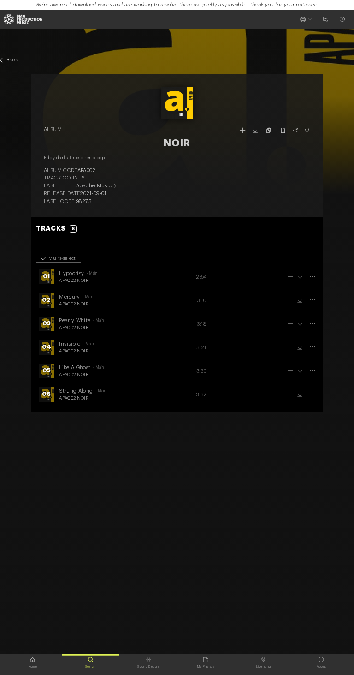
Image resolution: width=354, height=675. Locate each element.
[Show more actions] (312, 276)
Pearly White (74, 320)
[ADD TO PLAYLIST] (242, 130)
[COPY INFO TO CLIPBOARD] (269, 130)
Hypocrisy (71, 273)
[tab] (56, 229)
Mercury (69, 296)
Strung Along (76, 391)
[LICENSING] (307, 130)
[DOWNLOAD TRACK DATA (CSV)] (283, 130)
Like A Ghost (74, 367)
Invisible (69, 343)
